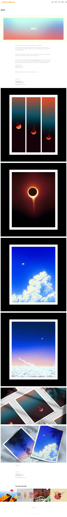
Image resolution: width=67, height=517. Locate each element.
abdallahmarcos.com (19, 82)
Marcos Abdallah (8, 2)
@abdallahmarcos (19, 474)
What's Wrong (36, 59)
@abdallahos (19, 81)
